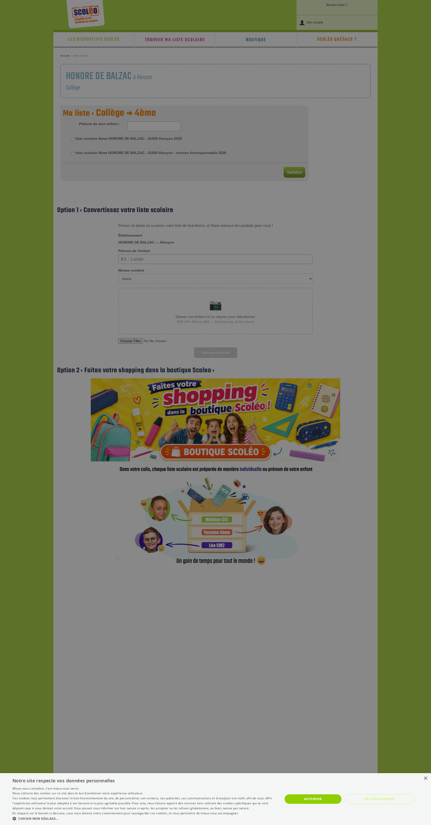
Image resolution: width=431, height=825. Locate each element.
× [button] (425, 778)
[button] (143, 818)
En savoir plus (250, 813)
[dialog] (215, 799)
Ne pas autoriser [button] (380, 799)
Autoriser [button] (313, 799)
